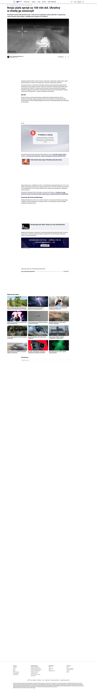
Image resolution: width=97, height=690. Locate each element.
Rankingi (50, 669)
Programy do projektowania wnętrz (36, 669)
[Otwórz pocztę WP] (72, 2)
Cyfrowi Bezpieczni (16, 673)
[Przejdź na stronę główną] (14, 2)
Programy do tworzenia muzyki (35, 668)
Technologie (26, 1)
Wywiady (68, 670)
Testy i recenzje (51, 668)
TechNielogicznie (15, 674)
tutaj (34, 687)
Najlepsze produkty (52, 670)
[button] (74, 2)
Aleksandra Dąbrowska (17, 56)
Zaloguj (79, 1)
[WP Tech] (20, 2)
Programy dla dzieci (34, 673)
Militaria (44, 1)
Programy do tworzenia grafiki (35, 674)
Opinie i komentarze (52, 1)
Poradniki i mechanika (70, 668)
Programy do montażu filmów (35, 670)
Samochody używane (70, 669)
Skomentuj (61, 56)
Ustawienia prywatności (65, 680)
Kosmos (33, 1)
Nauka (39, 1)
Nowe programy (33, 675)
